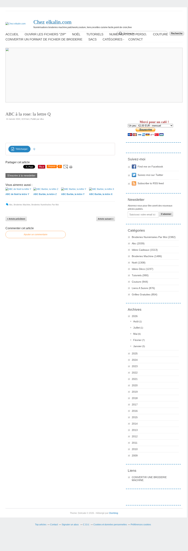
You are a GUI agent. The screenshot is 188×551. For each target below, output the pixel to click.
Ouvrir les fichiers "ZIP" (45, 34)
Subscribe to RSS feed (151, 183)
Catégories (112, 39)
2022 (135, 372)
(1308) (138, 262)
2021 (135, 379)
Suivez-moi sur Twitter (150, 174)
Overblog (113, 513)
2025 (135, 353)
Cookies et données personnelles (110, 524)
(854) (144, 294)
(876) (143, 288)
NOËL (76, 34)
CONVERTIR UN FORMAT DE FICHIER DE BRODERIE (43, 39)
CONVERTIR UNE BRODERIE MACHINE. (149, 479)
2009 (135, 455)
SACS (92, 39)
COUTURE (160, 34)
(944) (140, 281)
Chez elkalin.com (52, 22)
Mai (135, 333)
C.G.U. (86, 524)
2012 (135, 436)
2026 (135, 316)
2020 (135, 385)
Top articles (40, 524)
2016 (135, 410)
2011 (134, 442)
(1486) (147, 256)
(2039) (138, 243)
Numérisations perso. (128, 34)
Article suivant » (105, 219)
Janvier (137, 346)
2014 (135, 423)
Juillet (136, 327)
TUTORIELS (94, 34)
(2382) (154, 237)
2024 (135, 359)
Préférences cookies (141, 524)
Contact (135, 39)
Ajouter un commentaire (35, 234)
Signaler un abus (70, 524)
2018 (135, 398)
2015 (135, 417)
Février (137, 340)
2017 (135, 404)
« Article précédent (16, 219)
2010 (135, 449)
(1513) (145, 249)
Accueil (12, 34)
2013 (135, 430)
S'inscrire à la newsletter (21, 175)
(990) (140, 275)
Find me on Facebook (150, 166)
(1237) (142, 268)
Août (136, 321)
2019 (135, 391)
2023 (135, 366)
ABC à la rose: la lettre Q (28, 114)
